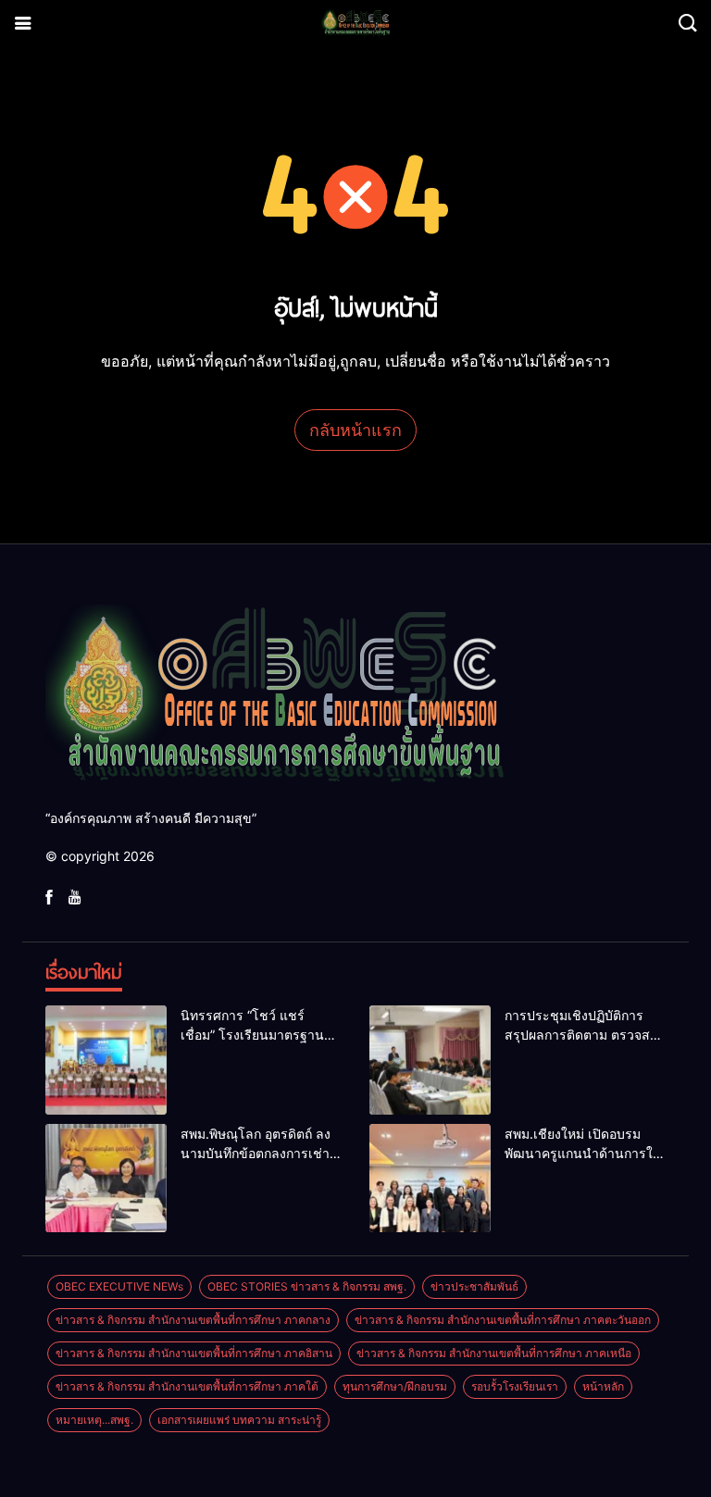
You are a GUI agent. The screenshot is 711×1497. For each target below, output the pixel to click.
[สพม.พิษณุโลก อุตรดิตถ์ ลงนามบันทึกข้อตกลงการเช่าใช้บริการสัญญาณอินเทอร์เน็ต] (106, 1178)
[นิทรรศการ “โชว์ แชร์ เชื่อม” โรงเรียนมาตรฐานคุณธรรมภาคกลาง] (106, 1060)
